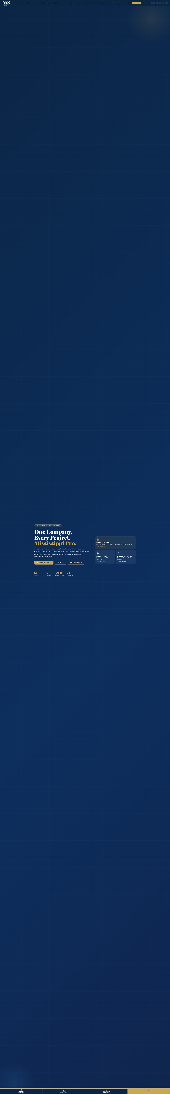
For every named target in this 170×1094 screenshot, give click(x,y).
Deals (80, 3)
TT (163, 3)
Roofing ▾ (37, 3)
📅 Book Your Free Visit (44, 562)
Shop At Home (105, 3)
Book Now (137, 3)
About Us (87, 3)
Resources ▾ (73, 3)
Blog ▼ (66, 3)
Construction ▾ (46, 3)
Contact (127, 3)
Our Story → (60, 562)
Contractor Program (117, 3)
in (166, 3)
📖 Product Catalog (76, 562)
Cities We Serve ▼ (57, 3)
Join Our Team (95, 3)
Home (23, 3)
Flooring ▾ (29, 3)
